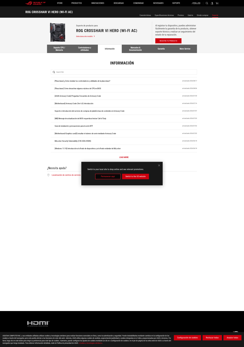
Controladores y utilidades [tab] (84, 48)
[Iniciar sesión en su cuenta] (212, 3)
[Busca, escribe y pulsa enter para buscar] (206, 3)
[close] (159, 165)
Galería (190, 15)
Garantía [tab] (161, 49)
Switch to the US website (135, 176)
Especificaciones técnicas (164, 15)
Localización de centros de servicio (66, 175)
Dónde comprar (202, 15)
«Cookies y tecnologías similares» (90, 343)
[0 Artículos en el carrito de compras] (217, 3)
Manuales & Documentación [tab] (135, 48)
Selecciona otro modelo (84, 36)
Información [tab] (110, 49)
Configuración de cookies (187, 337)
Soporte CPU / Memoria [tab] (59, 48)
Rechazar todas (212, 337)
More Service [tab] (185, 49)
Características (145, 15)
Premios (181, 15)
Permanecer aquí (108, 176)
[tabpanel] (122, 119)
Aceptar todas (232, 337)
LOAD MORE (123, 157)
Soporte (215, 15)
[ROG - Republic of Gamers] (35, 3)
